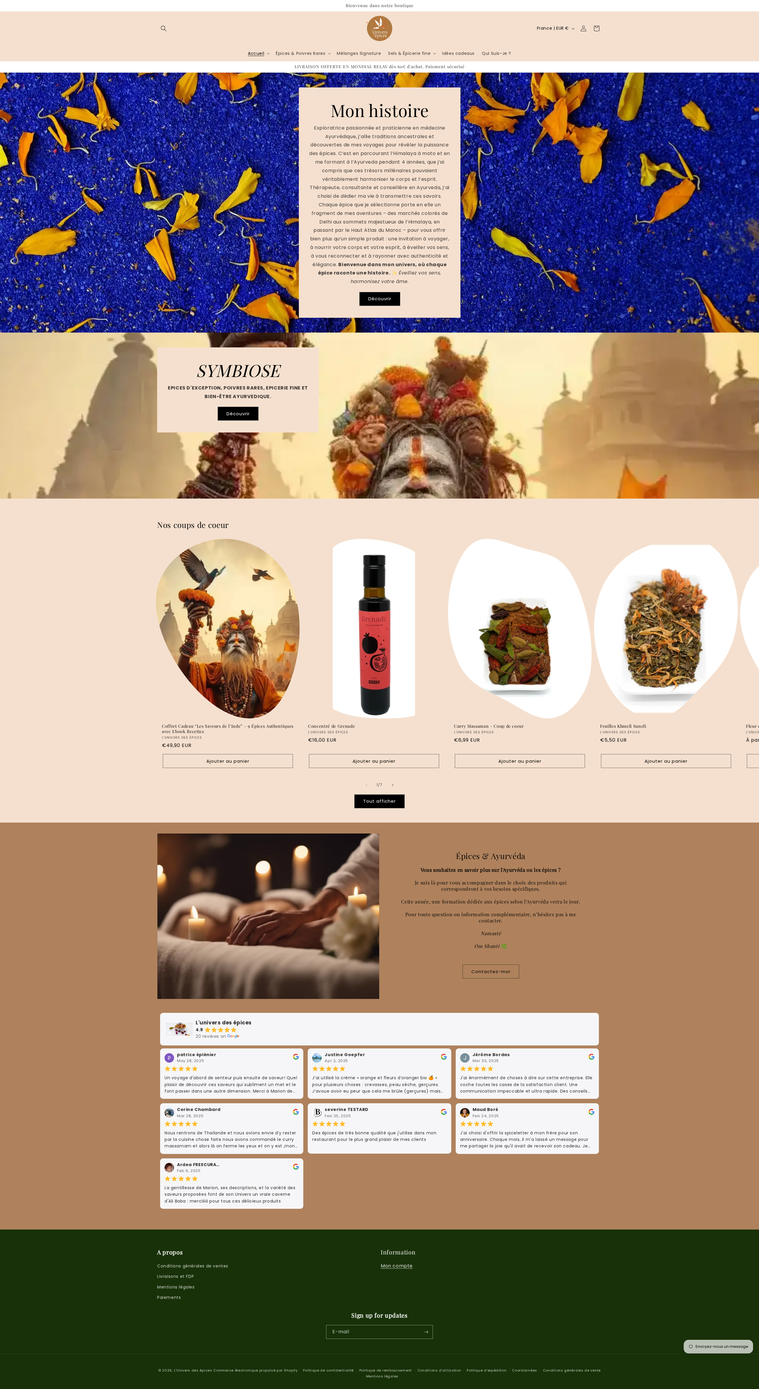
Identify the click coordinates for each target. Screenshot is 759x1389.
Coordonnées (524, 1370)
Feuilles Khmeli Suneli (623, 726)
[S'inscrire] (426, 1332)
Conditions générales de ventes (192, 1266)
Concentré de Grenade (331, 726)
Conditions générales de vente (572, 1370)
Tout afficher (379, 801)
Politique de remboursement (385, 1370)
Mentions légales (176, 1287)
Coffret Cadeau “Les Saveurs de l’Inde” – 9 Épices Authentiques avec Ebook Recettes (228, 728)
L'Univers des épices (193, 1370)
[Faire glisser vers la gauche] (366, 784)
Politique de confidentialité (328, 1370)
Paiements (169, 1297)
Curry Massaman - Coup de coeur (489, 726)
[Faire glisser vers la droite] (392, 784)
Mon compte (397, 1265)
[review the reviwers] (296, 1058)
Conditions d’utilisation (439, 1370)
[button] (163, 28)
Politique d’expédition (486, 1370)
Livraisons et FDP (175, 1276)
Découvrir (379, 299)
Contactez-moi (490, 971)
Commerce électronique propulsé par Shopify (255, 1370)
